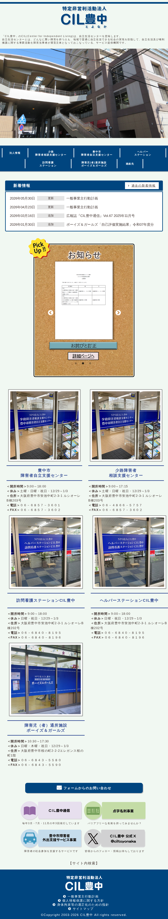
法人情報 (15, 153)
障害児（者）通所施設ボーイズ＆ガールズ (46, 728)
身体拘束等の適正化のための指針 (83, 904)
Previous (51, 313)
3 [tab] (90, 370)
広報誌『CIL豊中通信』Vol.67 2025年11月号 (100, 216)
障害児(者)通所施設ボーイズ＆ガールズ (94, 164)
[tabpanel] (83, 310)
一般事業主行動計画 (82, 198)
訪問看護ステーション (48, 164)
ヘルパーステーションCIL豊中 (129, 600)
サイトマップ (83, 908)
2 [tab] (83, 370)
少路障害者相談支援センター (51, 153)
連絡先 (130, 164)
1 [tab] (76, 370)
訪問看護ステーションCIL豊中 (45, 600)
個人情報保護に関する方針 (83, 900)
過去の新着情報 (144, 185)
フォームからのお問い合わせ (87, 788)
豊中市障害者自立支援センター (96, 153)
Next (118, 313)
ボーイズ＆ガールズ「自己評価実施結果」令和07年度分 (110, 224)
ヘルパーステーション (143, 153)
